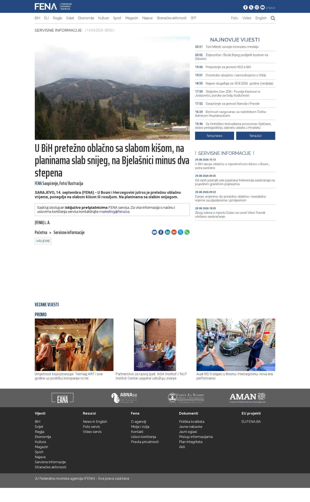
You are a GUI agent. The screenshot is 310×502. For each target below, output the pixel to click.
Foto (234, 18)
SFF (193, 18)
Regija (57, 18)
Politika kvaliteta (191, 422)
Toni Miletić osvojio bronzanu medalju (227, 47)
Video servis (92, 432)
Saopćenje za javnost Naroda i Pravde (227, 104)
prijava (270, 8)
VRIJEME (43, 241)
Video (246, 18)
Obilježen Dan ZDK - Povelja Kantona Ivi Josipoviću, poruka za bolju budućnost (227, 93)
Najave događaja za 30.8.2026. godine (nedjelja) (234, 83)
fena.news (214, 136)
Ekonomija (86, 18)
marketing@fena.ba (114, 212)
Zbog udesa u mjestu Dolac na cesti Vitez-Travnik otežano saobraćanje (230, 214)
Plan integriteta (190, 442)
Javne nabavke (190, 427)
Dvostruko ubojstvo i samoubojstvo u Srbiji (230, 75)
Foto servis (91, 427)
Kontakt (137, 432)
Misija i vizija (140, 427)
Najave (147, 18)
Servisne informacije (58, 30)
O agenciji (138, 422)
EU (46, 18)
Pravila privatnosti (145, 442)
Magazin (131, 18)
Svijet (70, 18)
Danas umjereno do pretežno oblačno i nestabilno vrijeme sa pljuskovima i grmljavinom (230, 198)
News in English (95, 422)
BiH (37, 18)
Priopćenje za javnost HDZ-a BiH (223, 67)
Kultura (103, 18)
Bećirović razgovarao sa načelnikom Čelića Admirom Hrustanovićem (230, 114)
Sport (117, 18)
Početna (41, 232)
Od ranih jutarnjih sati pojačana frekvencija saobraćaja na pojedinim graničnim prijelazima (235, 182)
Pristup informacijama (196, 437)
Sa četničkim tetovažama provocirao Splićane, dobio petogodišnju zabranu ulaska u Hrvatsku (233, 126)
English (261, 18)
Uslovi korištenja (143, 437)
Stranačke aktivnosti (171, 18)
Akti (182, 447)
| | (224, 153)
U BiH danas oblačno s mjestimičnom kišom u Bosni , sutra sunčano (232, 166)
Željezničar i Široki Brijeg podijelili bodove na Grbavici (231, 57)
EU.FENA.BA (251, 422)
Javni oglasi (188, 432)
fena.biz (255, 136)
